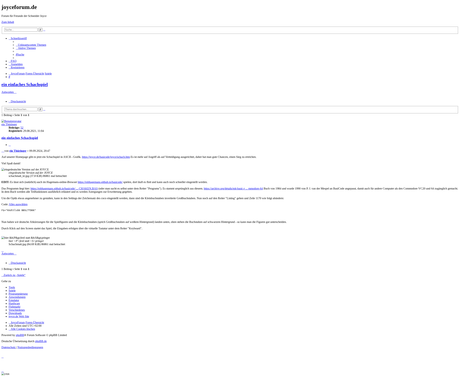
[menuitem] (31, 44)
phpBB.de (41, 341)
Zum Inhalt (7, 22)
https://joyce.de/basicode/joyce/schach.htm (106, 156)
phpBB (20, 335)
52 (21, 127)
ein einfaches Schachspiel (24, 84)
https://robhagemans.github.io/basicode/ (100, 182)
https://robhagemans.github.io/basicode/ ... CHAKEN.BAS (64, 188)
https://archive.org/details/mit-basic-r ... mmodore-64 (233, 188)
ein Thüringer (9, 124)
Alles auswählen (18, 204)
